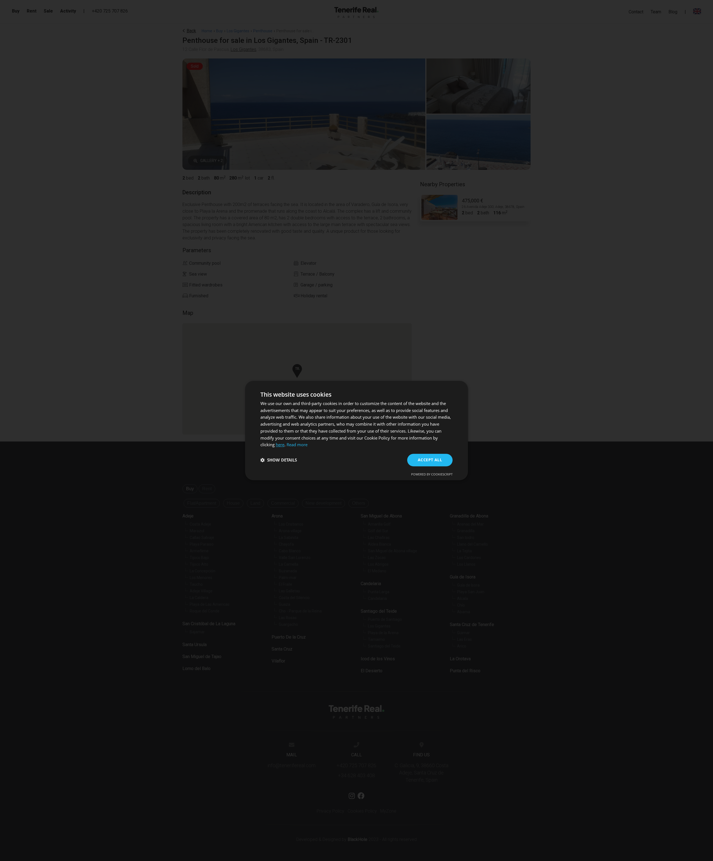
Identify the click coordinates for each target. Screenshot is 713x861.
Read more (297, 445)
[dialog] (356, 430)
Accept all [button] (430, 459)
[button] (278, 460)
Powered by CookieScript (432, 474)
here (280, 445)
